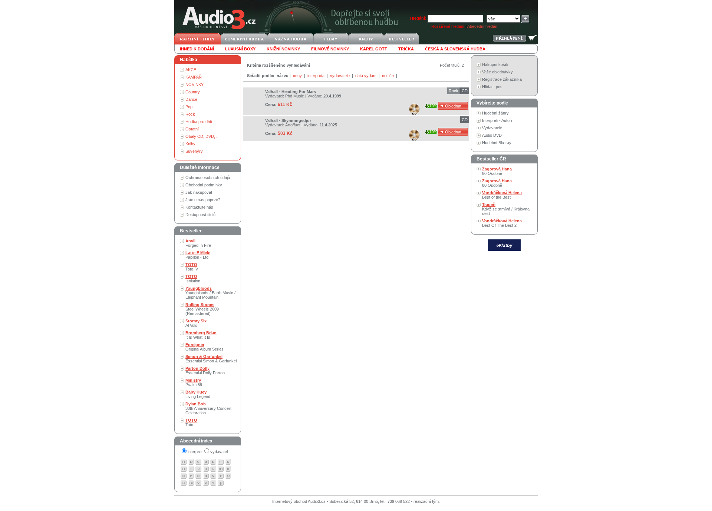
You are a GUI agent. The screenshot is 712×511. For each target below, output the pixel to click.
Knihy (190, 144)
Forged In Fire (198, 243)
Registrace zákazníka (502, 79)
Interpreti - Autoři (497, 120)
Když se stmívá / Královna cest (506, 209)
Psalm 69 (193, 382)
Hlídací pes (492, 86)
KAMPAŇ (193, 77)
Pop (188, 106)
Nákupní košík (495, 64)
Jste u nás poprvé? (202, 200)
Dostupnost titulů (200, 214)
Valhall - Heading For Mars (290, 91)
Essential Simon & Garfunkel (211, 358)
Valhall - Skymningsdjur (288, 120)
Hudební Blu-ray (496, 142)
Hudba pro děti (198, 121)
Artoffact (292, 125)
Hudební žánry (495, 113)
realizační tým (426, 501)
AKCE (190, 69)
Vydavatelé (492, 128)
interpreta (316, 75)
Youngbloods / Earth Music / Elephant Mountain (210, 292)
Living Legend (197, 394)
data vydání (366, 75)
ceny (298, 75)
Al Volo (196, 323)
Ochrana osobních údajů (207, 177)
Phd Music (294, 96)
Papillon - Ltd (197, 254)
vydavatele (340, 75)
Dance (191, 99)
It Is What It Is (201, 335)
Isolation (192, 278)
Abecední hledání (482, 26)
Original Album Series (204, 346)
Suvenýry (194, 151)
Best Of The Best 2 (502, 223)
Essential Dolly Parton (205, 370)
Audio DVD (492, 135)
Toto (191, 422)
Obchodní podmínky (203, 185)
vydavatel (219, 451)
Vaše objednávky (497, 72)
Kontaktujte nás (199, 207)
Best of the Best (502, 194)
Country (192, 92)
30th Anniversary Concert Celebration (208, 408)
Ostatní (192, 129)
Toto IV (191, 266)
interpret (195, 451)
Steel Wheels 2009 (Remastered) (202, 309)
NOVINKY (194, 84)
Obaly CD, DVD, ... (202, 136)
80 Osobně (497, 171)
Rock (190, 114)
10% (433, 106)
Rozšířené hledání (447, 26)
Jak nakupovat (198, 192)
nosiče (388, 75)
